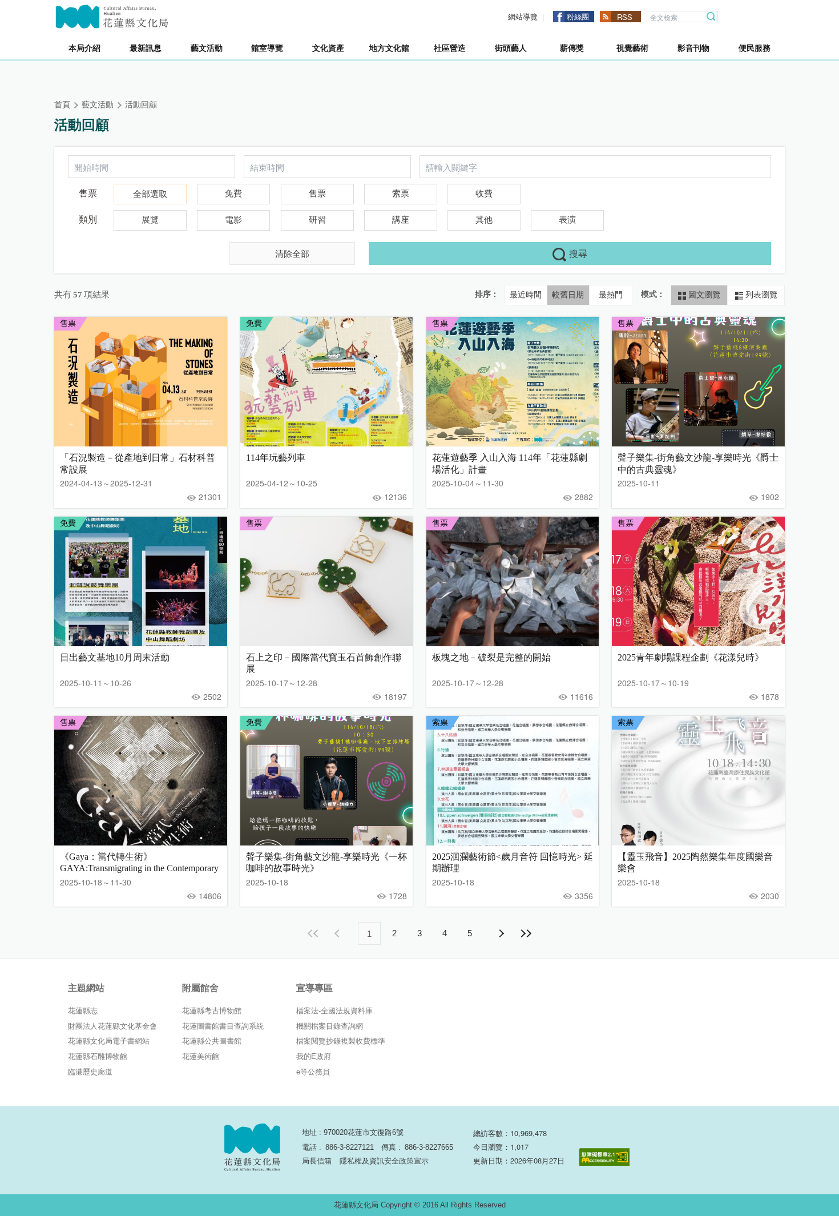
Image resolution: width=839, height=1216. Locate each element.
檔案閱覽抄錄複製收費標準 (340, 1041)
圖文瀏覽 (703, 295)
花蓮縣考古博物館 (211, 1010)
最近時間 (526, 295)
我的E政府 (313, 1056)
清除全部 (292, 253)
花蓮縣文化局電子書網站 (109, 1041)
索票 (400, 193)
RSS (624, 16)
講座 (400, 219)
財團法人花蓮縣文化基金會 (112, 1026)
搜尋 (711, 16)
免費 (233, 193)
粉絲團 (578, 16)
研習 (317, 219)
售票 (88, 193)
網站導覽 (523, 17)
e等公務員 (313, 1072)
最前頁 (313, 933)
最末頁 (525, 933)
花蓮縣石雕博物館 (97, 1056)
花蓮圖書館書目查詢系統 (223, 1026)
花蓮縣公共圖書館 (211, 1041)
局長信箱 (317, 1161)
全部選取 (150, 194)
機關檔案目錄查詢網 (329, 1026)
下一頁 (500, 933)
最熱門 (611, 295)
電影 (233, 219)
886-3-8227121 (349, 1147)
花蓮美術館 (200, 1056)
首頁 (62, 104)
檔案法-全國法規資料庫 (334, 1010)
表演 (567, 219)
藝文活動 (98, 104)
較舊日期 (568, 295)
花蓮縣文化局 (112, 16)
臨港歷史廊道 (90, 1072)
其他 (484, 219)
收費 (484, 193)
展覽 (150, 219)
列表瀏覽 (760, 295)
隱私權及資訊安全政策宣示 (384, 1161)
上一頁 (338, 933)
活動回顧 (141, 104)
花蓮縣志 (83, 1010)
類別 (88, 219)
